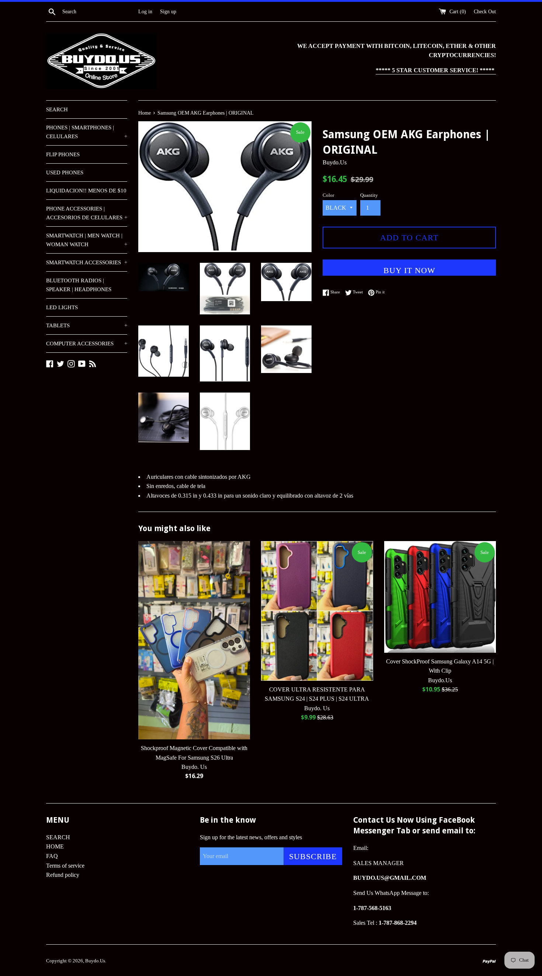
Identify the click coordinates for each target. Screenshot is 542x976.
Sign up (168, 11)
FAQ (52, 856)
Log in (145, 11)
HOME (55, 846)
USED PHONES (64, 172)
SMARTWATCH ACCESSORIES (86, 262)
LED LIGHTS (62, 307)
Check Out (485, 11)
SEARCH (57, 109)
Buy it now (409, 270)
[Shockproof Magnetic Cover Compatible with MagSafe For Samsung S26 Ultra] (194, 640)
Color (328, 195)
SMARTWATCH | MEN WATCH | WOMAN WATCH (86, 240)
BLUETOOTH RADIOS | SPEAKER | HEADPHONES (78, 285)
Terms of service (65, 865)
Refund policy (62, 875)
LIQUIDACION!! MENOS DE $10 (86, 191)
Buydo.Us (95, 960)
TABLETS (86, 325)
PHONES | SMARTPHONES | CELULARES (86, 132)
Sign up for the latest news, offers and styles (251, 837)
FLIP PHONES (63, 154)
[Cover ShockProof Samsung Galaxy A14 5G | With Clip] (440, 597)
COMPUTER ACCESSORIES (86, 343)
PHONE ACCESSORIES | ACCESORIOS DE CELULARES (86, 213)
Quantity (369, 195)
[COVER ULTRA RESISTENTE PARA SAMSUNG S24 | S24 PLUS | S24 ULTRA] (317, 611)
